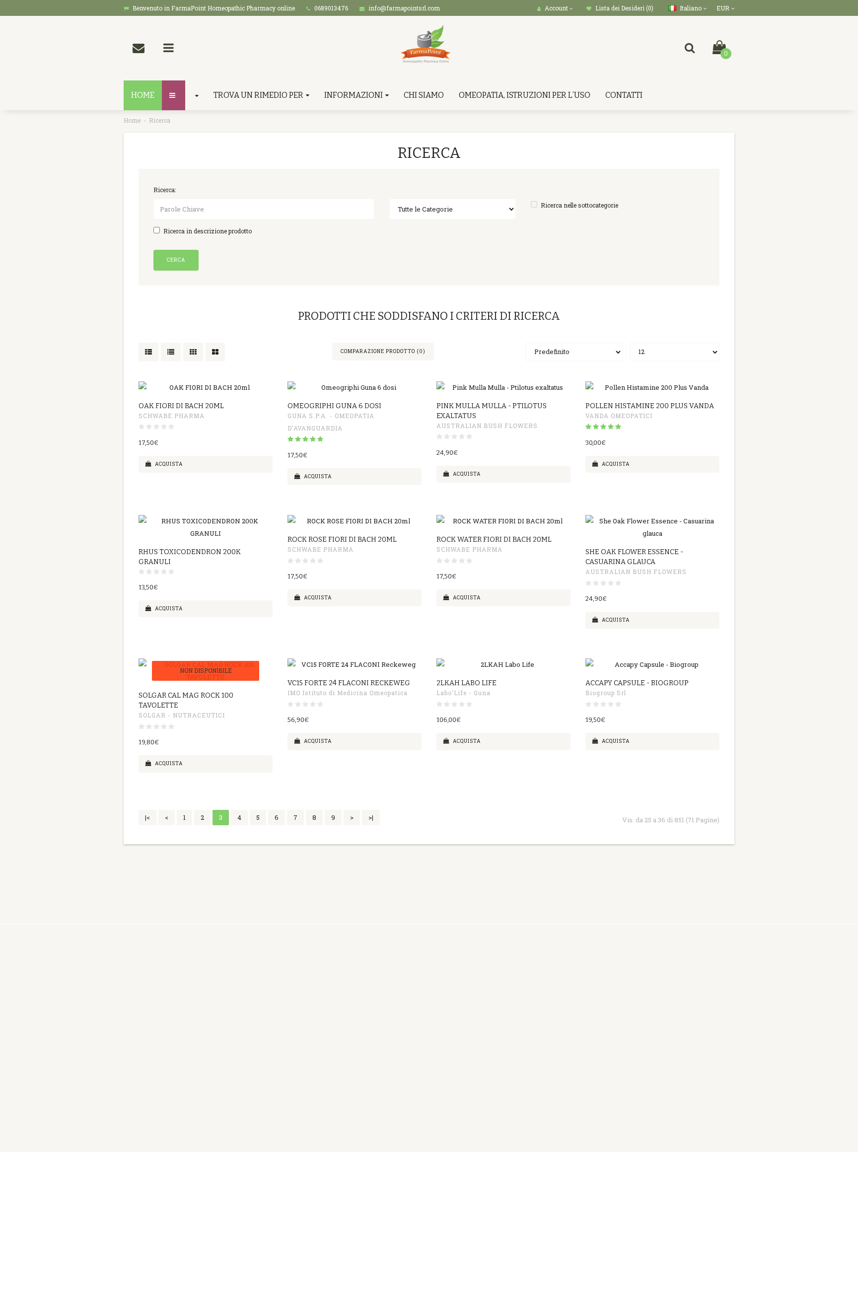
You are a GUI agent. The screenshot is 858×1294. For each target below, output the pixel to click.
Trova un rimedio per (258, 95)
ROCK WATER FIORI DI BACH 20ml (494, 539)
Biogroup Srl (605, 693)
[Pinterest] (664, 1172)
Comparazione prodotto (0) (383, 351)
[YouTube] (705, 1172)
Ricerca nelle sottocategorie (579, 205)
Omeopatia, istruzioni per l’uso (524, 95)
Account (397, 994)
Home (132, 120)
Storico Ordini (406, 1018)
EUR (723, 8)
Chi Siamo (424, 95)
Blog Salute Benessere (524, 1056)
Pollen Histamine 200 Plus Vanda (649, 406)
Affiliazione (507, 1006)
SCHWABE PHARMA (172, 416)
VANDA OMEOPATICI (618, 416)
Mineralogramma (308, 1118)
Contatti (624, 95)
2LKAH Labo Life (466, 683)
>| (370, 817)
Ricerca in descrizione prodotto (207, 231)
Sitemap (501, 1043)
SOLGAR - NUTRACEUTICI (182, 715)
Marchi (500, 981)
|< (147, 817)
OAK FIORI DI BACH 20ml (181, 406)
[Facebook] (644, 1172)
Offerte (500, 1018)
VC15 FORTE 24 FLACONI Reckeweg (348, 683)
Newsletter (506, 1031)
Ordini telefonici (305, 1018)
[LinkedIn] (685, 1172)
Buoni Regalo (509, 994)
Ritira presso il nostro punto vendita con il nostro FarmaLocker (323, 1093)
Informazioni (353, 95)
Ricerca (159, 120)
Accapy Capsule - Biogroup (637, 683)
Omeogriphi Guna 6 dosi (334, 406)
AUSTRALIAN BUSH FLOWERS (487, 426)
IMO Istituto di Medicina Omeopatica (347, 693)
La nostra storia (304, 1006)
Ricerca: (164, 190)
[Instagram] (725, 1172)
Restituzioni (403, 1006)
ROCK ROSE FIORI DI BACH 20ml (342, 539)
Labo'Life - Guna (463, 693)
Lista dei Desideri (411, 1031)
